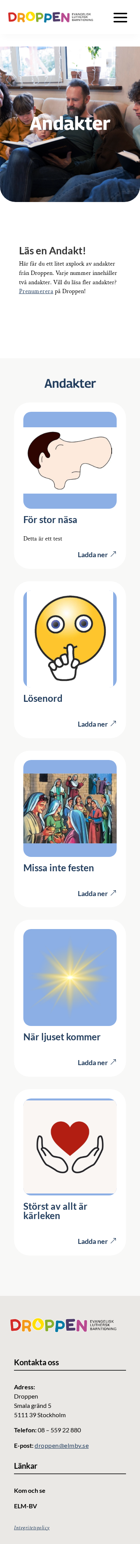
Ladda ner (93, 554)
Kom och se (30, 1490)
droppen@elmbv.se (62, 1445)
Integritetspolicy (32, 1527)
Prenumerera (36, 291)
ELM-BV (25, 1505)
